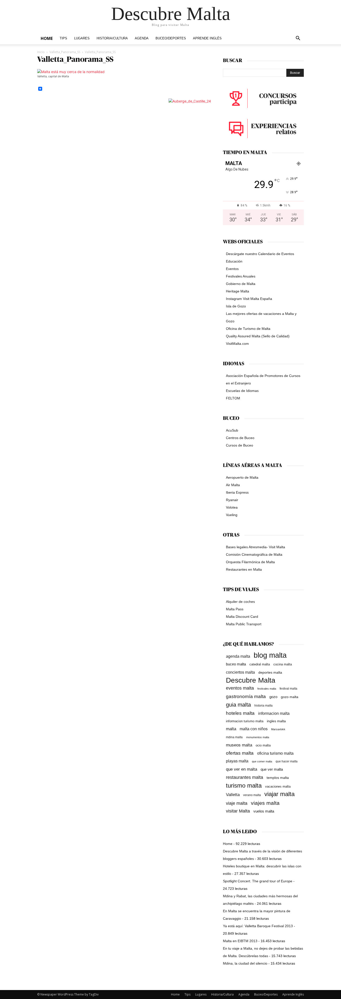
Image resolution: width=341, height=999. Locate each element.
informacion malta (274, 713)
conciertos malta (240, 672)
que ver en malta (241, 769)
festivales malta (266, 688)
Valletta (233, 794)
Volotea (232, 507)
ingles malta (276, 721)
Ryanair (232, 500)
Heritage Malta (237, 291)
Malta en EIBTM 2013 (240, 941)
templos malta (278, 778)
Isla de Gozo (236, 306)
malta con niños (254, 729)
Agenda (142, 38)
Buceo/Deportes (171, 38)
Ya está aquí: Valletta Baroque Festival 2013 (258, 926)
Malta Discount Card (242, 617)
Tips (63, 38)
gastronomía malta (246, 696)
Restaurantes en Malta (244, 569)
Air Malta (233, 485)
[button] (298, 38)
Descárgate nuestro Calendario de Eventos (260, 254)
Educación (234, 261)
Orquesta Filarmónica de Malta (250, 562)
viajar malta (279, 794)
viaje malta (236, 803)
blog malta (270, 655)
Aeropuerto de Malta (242, 477)
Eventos (232, 269)
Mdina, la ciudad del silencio (245, 963)
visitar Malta (238, 811)
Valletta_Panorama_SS (64, 52)
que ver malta (272, 769)
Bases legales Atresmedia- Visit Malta (255, 547)
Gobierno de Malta (240, 284)
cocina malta (282, 664)
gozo (273, 697)
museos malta (239, 745)
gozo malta (289, 697)
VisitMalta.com (237, 344)
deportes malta (270, 672)
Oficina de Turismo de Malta (248, 329)
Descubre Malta (250, 680)
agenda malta (238, 656)
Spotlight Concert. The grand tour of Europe (257, 881)
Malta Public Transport (243, 624)
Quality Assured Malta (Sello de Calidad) (258, 336)
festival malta (288, 688)
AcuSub (232, 430)
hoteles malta (240, 713)
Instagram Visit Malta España (249, 299)
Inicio (41, 52)
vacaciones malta (278, 786)
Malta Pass (234, 609)
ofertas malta (240, 753)
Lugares (82, 38)
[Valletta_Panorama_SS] (71, 72)
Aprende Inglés (207, 38)
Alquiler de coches (240, 602)
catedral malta (259, 664)
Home (47, 38)
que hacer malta (287, 761)
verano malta (252, 795)
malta (231, 728)
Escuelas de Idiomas (242, 391)
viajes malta (265, 803)
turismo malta (244, 785)
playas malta (237, 761)
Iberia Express (237, 492)
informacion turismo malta (244, 721)
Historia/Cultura (112, 38)
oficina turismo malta (275, 753)
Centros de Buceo (240, 438)
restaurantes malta (244, 777)
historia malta (263, 705)
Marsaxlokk (278, 729)
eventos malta (240, 688)
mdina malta (234, 737)
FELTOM (233, 398)
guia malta (238, 704)
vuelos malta (263, 811)
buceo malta (236, 664)
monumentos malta (257, 737)
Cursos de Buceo (239, 445)
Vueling (231, 515)
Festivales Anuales (240, 276)
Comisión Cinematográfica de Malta (254, 554)
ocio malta (263, 745)
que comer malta (262, 761)
